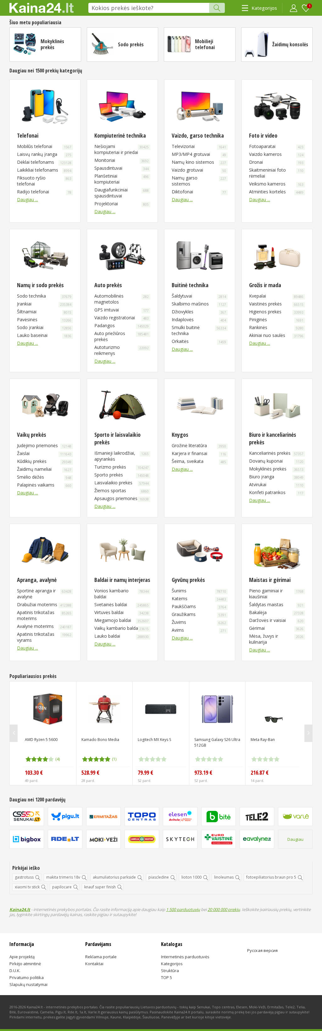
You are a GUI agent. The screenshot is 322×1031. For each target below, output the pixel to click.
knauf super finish (100, 887)
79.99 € (145, 772)
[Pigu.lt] (65, 816)
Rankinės (276, 327)
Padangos (121, 325)
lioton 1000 (191, 877)
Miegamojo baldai (121, 620)
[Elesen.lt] (180, 816)
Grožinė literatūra (199, 445)
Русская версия (262, 950)
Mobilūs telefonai (44, 146)
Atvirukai (276, 484)
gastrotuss (24, 877)
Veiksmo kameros (276, 184)
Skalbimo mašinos (199, 304)
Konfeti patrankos (276, 492)
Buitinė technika (190, 285)
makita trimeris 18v (63, 877)
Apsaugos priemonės (121, 498)
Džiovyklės (199, 312)
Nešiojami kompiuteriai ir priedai (121, 149)
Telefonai (27, 135)
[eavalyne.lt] (257, 839)
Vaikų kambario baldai (121, 628)
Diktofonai (199, 192)
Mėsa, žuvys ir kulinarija (276, 639)
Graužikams (199, 614)
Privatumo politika (26, 977)
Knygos (180, 434)
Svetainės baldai (121, 604)
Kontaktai (94, 963)
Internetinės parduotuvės (185, 957)
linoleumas (224, 877)
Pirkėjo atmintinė (25, 963)
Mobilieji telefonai (205, 44)
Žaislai (44, 453)
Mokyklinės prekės (52, 44)
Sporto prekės (121, 475)
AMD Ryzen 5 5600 (41, 739)
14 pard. (257, 780)
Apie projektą (22, 957)
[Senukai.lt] (26, 816)
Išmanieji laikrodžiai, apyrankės (121, 456)
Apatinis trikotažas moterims (44, 615)
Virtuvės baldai (121, 612)
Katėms (199, 598)
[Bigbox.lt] (26, 839)
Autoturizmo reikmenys (121, 350)
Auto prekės (108, 285)
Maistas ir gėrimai (270, 580)
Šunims (199, 591)
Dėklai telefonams (44, 162)
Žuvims (199, 622)
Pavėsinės (44, 319)
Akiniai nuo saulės (276, 335)
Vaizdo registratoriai (121, 318)
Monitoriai (121, 160)
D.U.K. (14, 970)
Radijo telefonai (44, 192)
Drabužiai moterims (44, 604)
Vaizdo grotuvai (199, 170)
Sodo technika (44, 296)
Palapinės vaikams (44, 485)
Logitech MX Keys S (154, 739)
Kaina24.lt (19, 909)
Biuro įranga (276, 477)
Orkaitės (199, 341)
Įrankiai (44, 304)
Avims (199, 630)
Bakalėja (276, 612)
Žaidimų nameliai (44, 469)
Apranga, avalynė (37, 580)
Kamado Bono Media (100, 739)
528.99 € (90, 772)
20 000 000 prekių (224, 909)
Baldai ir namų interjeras (122, 580)
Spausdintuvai (121, 168)
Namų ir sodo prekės (40, 285)
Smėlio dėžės (44, 477)
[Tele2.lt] (257, 816)
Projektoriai (121, 204)
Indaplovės (199, 319)
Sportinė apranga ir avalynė (44, 594)
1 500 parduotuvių (183, 909)
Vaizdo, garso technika (198, 135)
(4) (57, 759)
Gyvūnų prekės (188, 580)
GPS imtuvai (121, 310)
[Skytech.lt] (180, 839)
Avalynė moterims (44, 626)
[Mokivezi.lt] (103, 839)
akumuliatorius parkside (114, 877)
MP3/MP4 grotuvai (199, 154)
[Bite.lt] (218, 816)
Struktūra (170, 970)
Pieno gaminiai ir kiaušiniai (276, 594)
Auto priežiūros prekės (121, 336)
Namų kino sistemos (199, 162)
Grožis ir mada (265, 285)
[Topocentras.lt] (142, 816)
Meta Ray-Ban (263, 739)
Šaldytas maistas (276, 604)
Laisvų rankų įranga (44, 154)
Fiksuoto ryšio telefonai (44, 181)
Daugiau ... (27, 199)
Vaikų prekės (31, 434)
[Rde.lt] (65, 839)
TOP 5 (166, 977)
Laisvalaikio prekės (121, 483)
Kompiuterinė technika (120, 135)
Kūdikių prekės (44, 461)
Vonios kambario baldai (121, 594)
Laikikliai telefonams (44, 170)
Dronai (276, 162)
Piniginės (276, 319)
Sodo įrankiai (44, 327)
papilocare (62, 887)
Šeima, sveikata (199, 461)
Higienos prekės (276, 312)
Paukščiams (199, 606)
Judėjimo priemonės (44, 445)
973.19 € (203, 772)
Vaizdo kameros (276, 154)
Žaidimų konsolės (290, 44)
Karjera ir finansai (199, 453)
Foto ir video (263, 135)
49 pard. (31, 780)
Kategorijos (264, 8)
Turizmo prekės (121, 467)
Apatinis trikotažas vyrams (44, 637)
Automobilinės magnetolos (121, 299)
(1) (114, 759)
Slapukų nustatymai (28, 984)
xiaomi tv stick (27, 887)
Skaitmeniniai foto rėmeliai (276, 173)
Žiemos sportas (121, 490)
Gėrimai (276, 628)
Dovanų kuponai (276, 461)
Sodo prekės (131, 44)
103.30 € (34, 772)
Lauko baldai (121, 636)
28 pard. (88, 780)
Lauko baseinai (44, 335)
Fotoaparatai (276, 146)
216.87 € (260, 772)
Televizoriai (199, 146)
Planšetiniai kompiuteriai (121, 179)
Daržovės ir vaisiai (276, 620)
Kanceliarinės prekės (276, 453)
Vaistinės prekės (276, 304)
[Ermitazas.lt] (103, 816)
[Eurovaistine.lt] (218, 839)
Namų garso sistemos (199, 181)
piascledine (158, 877)
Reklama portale (101, 957)
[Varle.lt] (295, 816)
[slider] (39, 759)
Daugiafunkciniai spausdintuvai (121, 193)
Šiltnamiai (44, 312)
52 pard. (144, 780)
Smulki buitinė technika (199, 330)
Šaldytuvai (199, 296)
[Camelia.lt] (142, 839)
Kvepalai (276, 296)
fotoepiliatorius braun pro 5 (271, 877)
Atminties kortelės (276, 192)
